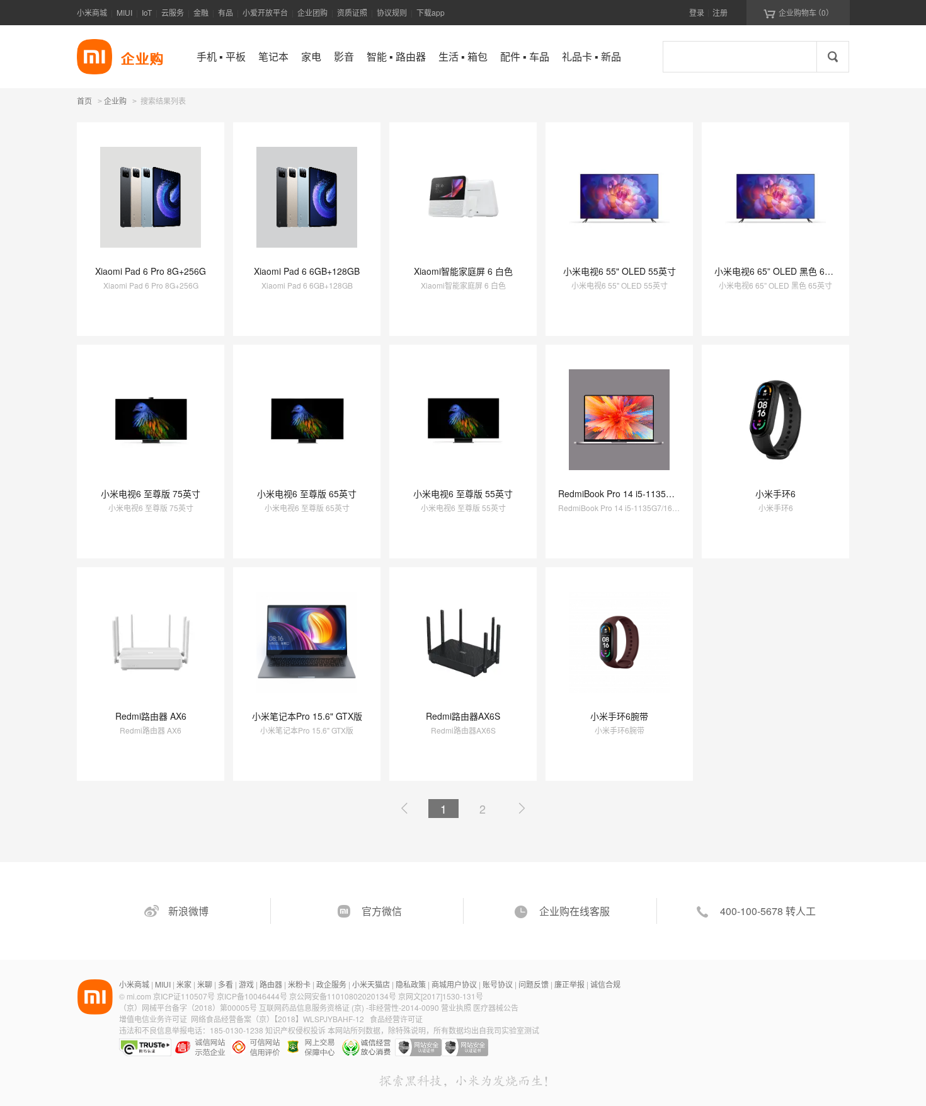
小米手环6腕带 (619, 716)
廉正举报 (569, 984)
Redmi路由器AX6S (463, 716)
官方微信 (382, 911)
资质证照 (352, 12)
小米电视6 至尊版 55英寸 (463, 493)
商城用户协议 (454, 984)
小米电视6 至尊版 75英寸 (150, 493)
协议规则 (392, 12)
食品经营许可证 (396, 1018)
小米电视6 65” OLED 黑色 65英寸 (780, 271)
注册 (720, 12)
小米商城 (92, 12)
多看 (225, 984)
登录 (696, 12)
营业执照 (456, 1007)
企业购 (115, 101)
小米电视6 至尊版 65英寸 (307, 493)
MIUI (124, 12)
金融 (201, 12)
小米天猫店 (371, 984)
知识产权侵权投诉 (295, 1030)
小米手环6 (775, 493)
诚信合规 (605, 984)
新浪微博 (188, 911)
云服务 (172, 12)
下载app (430, 12)
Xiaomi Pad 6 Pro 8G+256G (150, 271)
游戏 (246, 984)
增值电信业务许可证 (153, 1018)
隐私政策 (411, 984)
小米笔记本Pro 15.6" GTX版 (307, 716)
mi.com (139, 996)
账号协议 (498, 984)
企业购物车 (798, 12)
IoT (147, 12)
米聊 (204, 984)
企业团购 (312, 12)
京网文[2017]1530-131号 (440, 996)
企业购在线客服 (574, 911)
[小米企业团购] (94, 56)
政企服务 (331, 984)
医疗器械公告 (495, 1007)
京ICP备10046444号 (252, 996)
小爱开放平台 (265, 12)
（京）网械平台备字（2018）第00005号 (189, 1007)
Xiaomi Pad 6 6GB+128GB (307, 271)
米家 (183, 984)
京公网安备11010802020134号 (343, 996)
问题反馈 (533, 984)
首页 (84, 100)
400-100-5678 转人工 (768, 911)
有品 (225, 12)
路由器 (271, 984)
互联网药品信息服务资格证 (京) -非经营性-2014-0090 (350, 1007)
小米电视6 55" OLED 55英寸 (619, 271)
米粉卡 (299, 984)
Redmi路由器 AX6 (150, 716)
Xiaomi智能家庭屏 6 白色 (463, 271)
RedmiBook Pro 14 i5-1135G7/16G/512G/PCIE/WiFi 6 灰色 (675, 493)
